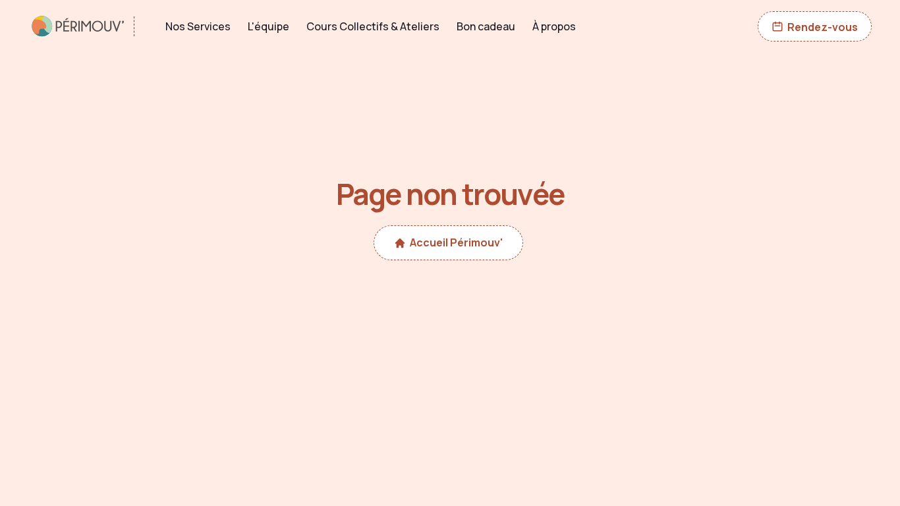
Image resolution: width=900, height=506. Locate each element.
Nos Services (198, 26)
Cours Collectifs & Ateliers (372, 26)
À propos (554, 26)
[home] (88, 26)
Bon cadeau (486, 26)
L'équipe (268, 26)
